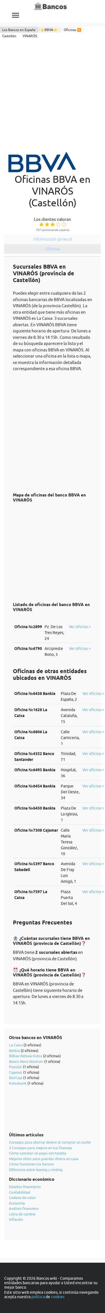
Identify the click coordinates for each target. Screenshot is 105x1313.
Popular (15, 1066)
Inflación (16, 1219)
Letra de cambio (22, 1214)
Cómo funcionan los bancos (31, 1164)
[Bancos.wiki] (51, 6)
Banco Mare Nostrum (26, 1061)
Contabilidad (19, 1192)
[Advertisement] (52, 95)
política (38, 1297)
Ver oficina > (80, 626)
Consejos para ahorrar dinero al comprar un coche (50, 1142)
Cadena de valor (22, 1197)
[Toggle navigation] (15, 15)
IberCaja (15, 1077)
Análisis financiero (24, 1208)
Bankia (14, 1050)
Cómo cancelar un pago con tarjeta (37, 1153)
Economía (17, 1203)
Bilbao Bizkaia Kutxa (25, 1056)
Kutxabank (18, 1083)
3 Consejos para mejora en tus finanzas (40, 1148)
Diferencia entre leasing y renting (36, 1169)
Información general (52, 239)
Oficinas (52, 248)
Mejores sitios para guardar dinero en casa (43, 1158)
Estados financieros (25, 1186)
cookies (57, 1297)
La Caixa (16, 1045)
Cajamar (15, 1072)
